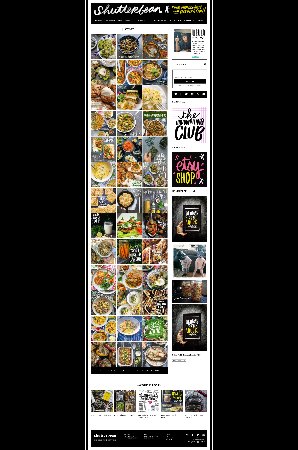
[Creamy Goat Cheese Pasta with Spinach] (129, 302)
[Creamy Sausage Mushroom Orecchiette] (103, 302)
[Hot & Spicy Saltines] (103, 200)
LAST (157, 370)
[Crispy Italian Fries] (155, 302)
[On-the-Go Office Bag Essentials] (196, 413)
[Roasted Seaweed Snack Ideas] (155, 149)
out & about (140, 20)
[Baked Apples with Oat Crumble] (103, 97)
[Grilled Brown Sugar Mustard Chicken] (155, 251)
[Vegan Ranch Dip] (103, 225)
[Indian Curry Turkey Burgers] (129, 225)
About (167, 434)
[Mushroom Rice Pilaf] (129, 46)
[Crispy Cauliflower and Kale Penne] (103, 251)
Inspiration (175, 20)
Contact (168, 440)
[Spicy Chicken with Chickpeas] (129, 277)
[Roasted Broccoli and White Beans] (155, 277)
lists (127, 20)
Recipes (98, 20)
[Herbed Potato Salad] (129, 123)
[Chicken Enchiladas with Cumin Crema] (129, 354)
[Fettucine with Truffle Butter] (155, 97)
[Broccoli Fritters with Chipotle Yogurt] (103, 72)
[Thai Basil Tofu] (155, 225)
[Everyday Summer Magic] (102, 413)
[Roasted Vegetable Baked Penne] (129, 72)
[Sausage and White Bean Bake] (103, 123)
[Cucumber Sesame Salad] (103, 46)
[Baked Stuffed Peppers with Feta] (103, 354)
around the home (157, 20)
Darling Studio (200, 441)
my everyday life (114, 20)
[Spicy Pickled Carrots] (129, 251)
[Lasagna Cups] (155, 46)
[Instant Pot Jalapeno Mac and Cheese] (155, 72)
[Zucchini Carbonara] (103, 328)
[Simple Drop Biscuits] (129, 200)
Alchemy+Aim (201, 443)
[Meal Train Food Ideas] (125, 413)
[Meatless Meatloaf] (129, 97)
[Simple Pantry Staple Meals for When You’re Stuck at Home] (155, 200)
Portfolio (189, 20)
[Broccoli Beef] (155, 174)
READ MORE (195, 57)
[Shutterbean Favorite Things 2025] (149, 413)
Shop (200, 20)
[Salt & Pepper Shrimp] (129, 174)
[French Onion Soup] (155, 354)
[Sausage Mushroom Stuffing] (155, 123)
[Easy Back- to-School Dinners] (172, 413)
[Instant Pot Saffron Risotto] (103, 174)
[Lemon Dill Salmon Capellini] (129, 328)
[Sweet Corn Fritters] (103, 277)
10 (147, 370)
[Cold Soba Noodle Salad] (155, 328)
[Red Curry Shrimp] (103, 149)
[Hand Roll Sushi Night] (129, 149)
